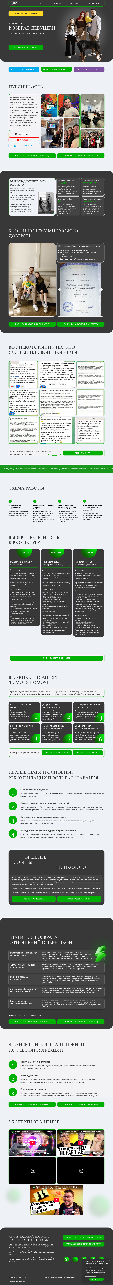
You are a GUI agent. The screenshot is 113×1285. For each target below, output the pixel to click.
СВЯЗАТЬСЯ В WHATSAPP (56, 69)
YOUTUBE (24, 140)
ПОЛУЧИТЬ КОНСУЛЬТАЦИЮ (25, 47)
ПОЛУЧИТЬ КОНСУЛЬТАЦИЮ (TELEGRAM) (32, 156)
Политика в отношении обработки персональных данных (59, 1277)
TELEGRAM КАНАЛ (24, 146)
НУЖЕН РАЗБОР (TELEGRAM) (57, 753)
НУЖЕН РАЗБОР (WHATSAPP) (88, 753)
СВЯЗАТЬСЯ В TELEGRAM (24, 69)
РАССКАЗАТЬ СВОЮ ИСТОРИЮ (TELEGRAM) (84, 1237)
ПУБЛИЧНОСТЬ (93, 3)
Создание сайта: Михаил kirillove (17, 1281)
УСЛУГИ (41, 3)
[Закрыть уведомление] (109, 1260)
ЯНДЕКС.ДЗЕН (24, 134)
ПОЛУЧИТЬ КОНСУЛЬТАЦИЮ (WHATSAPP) (81, 156)
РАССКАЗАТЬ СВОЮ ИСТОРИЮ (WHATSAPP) (84, 1244)
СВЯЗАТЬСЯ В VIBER (89, 69)
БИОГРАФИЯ (74, 3)
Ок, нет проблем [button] (96, 1279)
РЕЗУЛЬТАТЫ (56, 3)
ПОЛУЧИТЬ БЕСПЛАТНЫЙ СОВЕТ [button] (56, 658)
